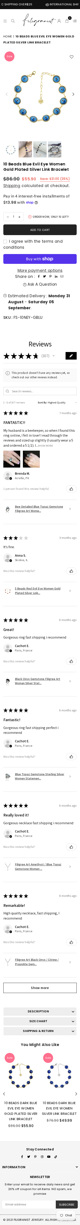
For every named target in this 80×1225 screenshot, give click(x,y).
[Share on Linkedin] (56, 277)
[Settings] (74, 20)
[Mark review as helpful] (71, 488)
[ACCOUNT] (59, 20)
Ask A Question (41, 284)
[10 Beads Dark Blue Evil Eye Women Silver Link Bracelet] (59, 1074)
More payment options (40, 270)
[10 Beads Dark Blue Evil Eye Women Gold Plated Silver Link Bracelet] (21, 1074)
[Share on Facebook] (39, 277)
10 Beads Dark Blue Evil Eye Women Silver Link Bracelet (59, 1108)
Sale (9, 56)
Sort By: (42, 402)
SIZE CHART (38, 1021)
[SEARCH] (13, 20)
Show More (45, 445)
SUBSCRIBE (66, 1205)
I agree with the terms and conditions (33, 244)
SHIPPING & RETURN (38, 1031)
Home (7, 36)
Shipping (11, 185)
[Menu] (5, 20)
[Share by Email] (62, 277)
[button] (67, 20)
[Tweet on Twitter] (45, 277)
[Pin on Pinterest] (50, 277)
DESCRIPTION (38, 1011)
